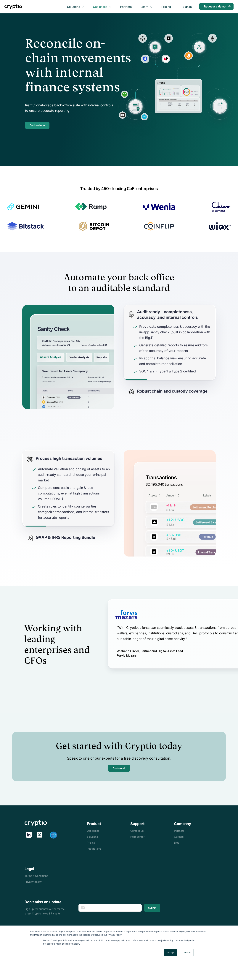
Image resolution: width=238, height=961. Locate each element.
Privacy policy (33, 881)
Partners (126, 7)
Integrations (94, 848)
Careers (179, 836)
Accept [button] (170, 952)
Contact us (137, 830)
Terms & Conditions (36, 875)
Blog (176, 842)
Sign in (187, 7)
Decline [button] (187, 952)
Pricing (166, 7)
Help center (137, 836)
